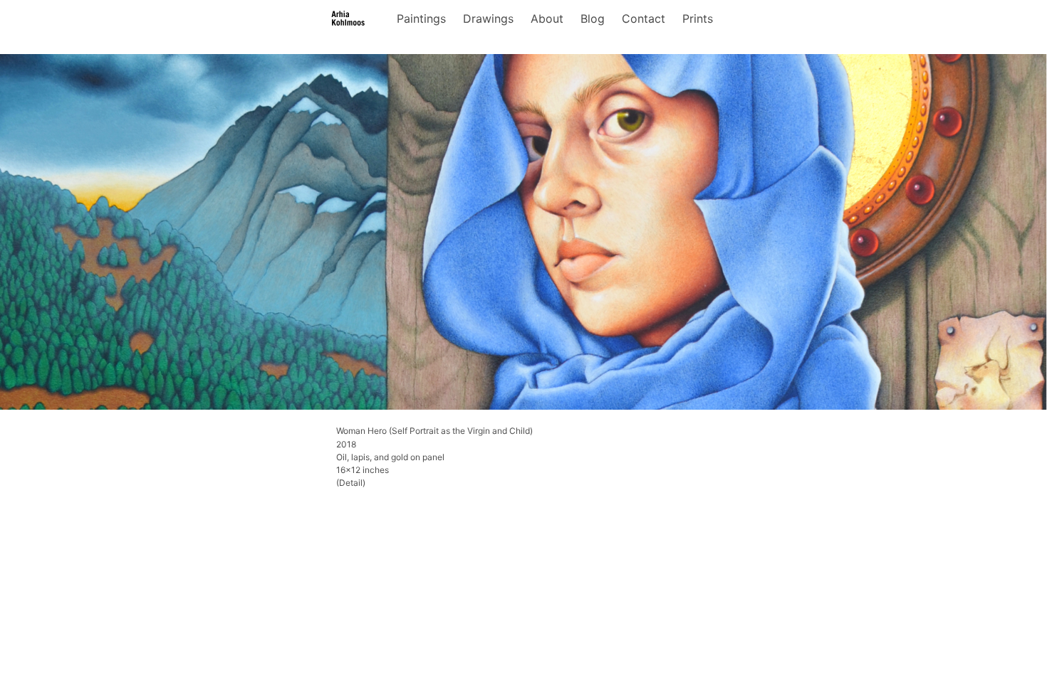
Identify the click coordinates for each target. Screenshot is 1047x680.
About (547, 18)
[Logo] (348, 18)
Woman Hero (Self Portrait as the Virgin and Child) (434, 430)
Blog (592, 18)
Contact (643, 18)
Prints (697, 18)
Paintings (421, 18)
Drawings (488, 18)
